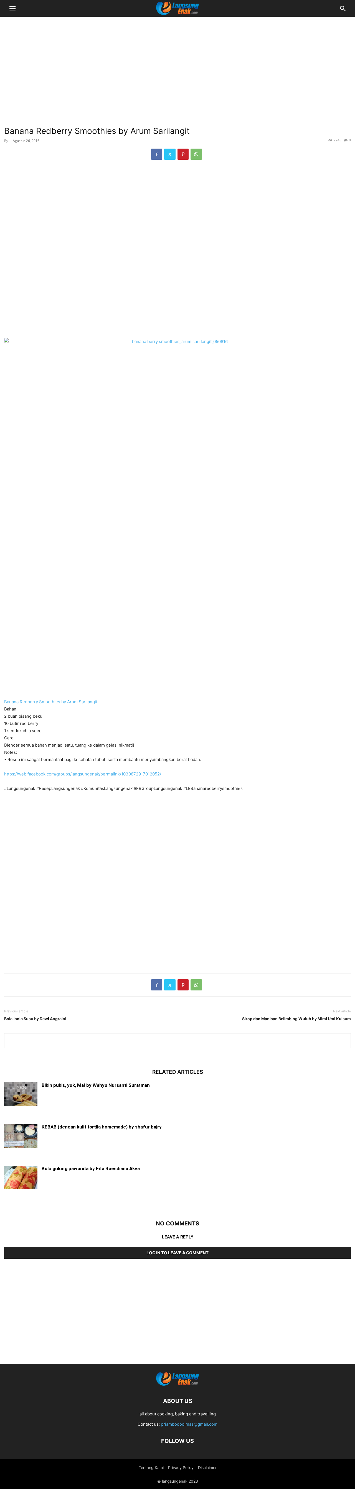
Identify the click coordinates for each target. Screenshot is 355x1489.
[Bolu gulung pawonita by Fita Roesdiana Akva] (20, 1178)
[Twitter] (170, 154)
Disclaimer (207, 1467)
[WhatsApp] (196, 154)
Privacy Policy (181, 1467)
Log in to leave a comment (177, 1252)
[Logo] (177, 1384)
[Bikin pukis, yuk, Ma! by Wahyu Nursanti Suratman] (20, 1094)
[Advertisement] (177, 62)
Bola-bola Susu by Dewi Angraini (35, 1018)
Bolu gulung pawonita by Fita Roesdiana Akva (91, 1168)
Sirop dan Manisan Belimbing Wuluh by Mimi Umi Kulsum (296, 1018)
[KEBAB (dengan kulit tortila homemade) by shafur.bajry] (20, 1136)
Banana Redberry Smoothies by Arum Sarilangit (50, 701)
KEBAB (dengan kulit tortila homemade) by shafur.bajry (102, 1127)
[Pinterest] (183, 154)
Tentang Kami (151, 1467)
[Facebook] (156, 154)
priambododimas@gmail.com (189, 1424)
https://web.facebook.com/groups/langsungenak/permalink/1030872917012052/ (82, 774)
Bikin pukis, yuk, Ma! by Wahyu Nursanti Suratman (96, 1085)
